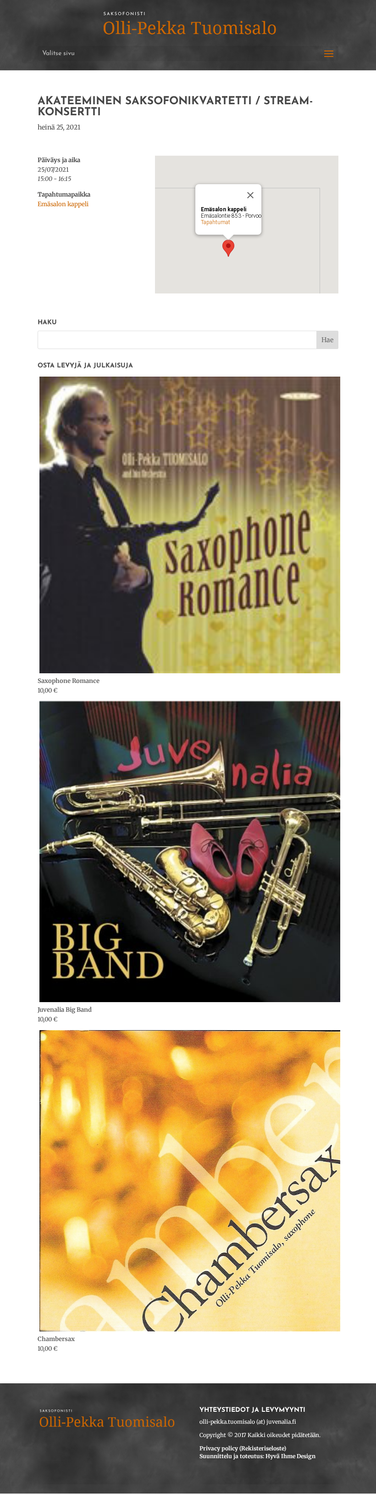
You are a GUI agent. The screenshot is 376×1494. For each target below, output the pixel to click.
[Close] (250, 195)
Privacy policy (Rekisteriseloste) (242, 1448)
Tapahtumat (215, 222)
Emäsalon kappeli (63, 204)
